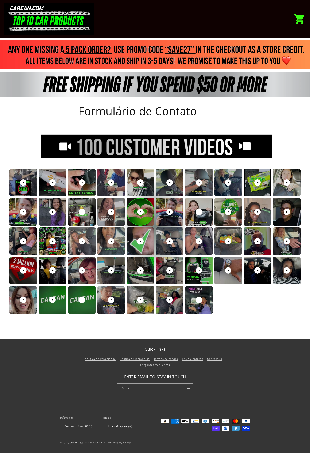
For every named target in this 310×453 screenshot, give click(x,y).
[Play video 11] (23, 212)
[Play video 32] (52, 270)
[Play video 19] (257, 212)
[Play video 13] (82, 212)
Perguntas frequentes (155, 365)
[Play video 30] (287, 241)
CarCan (74, 442)
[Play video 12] (52, 212)
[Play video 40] (287, 270)
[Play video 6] (169, 182)
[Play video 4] (111, 182)
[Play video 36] (169, 270)
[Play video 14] (111, 212)
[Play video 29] (257, 241)
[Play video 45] (140, 300)
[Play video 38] (228, 270)
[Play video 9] (257, 182)
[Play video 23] (82, 241)
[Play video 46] (169, 300)
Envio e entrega (192, 359)
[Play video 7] (199, 182)
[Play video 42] (52, 300)
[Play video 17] (199, 212)
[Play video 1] (23, 182)
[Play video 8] (228, 182)
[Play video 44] (111, 300)
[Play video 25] (140, 241)
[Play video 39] (257, 270)
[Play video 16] (169, 212)
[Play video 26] (169, 241)
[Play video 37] (199, 270)
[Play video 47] (199, 300)
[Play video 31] (23, 270)
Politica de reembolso (135, 359)
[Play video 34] (111, 270)
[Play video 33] (82, 270)
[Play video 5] (140, 182)
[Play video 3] (82, 182)
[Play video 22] (52, 241)
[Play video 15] (140, 212)
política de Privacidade (100, 359)
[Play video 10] (287, 182)
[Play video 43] (82, 300)
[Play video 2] (52, 182)
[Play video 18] (228, 212)
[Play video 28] (228, 241)
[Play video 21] (23, 241)
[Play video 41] (23, 300)
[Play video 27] (199, 241)
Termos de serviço (166, 359)
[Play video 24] (111, 241)
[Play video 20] (287, 212)
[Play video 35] (140, 270)
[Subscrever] (188, 388)
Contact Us (214, 359)
